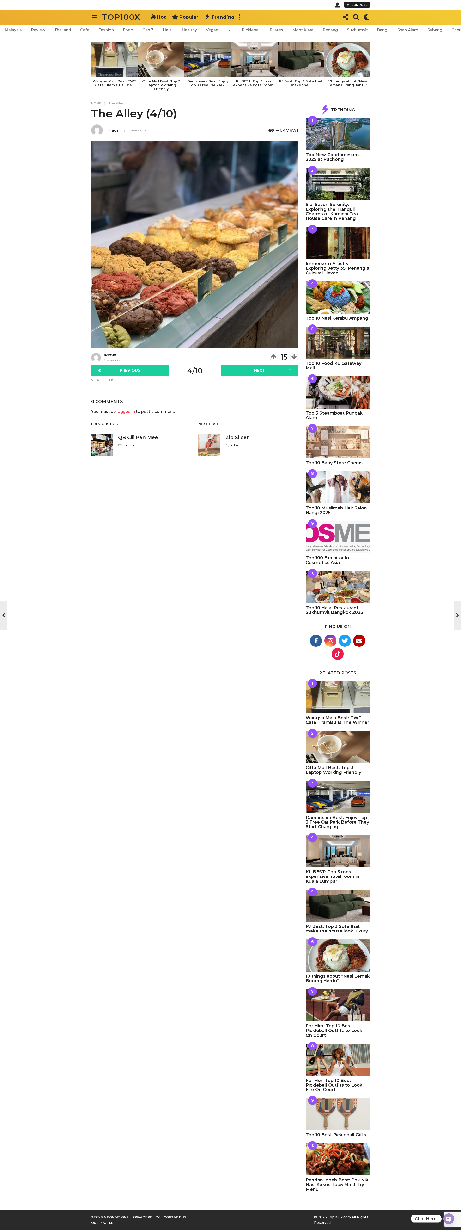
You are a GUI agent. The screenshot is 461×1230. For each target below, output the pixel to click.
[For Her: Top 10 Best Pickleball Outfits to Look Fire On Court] (338, 1060)
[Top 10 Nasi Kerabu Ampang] (338, 297)
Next (259, 370)
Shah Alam (407, 30)
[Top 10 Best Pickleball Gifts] (338, 1114)
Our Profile (102, 1222)
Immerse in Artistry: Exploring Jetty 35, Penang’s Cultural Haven (337, 268)
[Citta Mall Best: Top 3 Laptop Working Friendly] (338, 747)
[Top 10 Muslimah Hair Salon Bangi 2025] (338, 487)
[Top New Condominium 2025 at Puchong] (338, 134)
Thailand (62, 30)
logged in (126, 411)
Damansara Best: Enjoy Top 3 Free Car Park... (207, 83)
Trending (223, 17)
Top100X (121, 17)
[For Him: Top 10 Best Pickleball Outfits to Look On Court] (338, 1005)
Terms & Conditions (109, 1217)
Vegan (212, 30)
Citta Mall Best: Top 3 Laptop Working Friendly (161, 85)
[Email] (359, 641)
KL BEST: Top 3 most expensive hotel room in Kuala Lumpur (332, 876)
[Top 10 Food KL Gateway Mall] (338, 343)
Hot (161, 17)
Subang (434, 30)
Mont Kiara (303, 30)
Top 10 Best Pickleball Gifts (336, 1134)
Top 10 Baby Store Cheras (334, 463)
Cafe (84, 30)
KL (230, 30)
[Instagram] (330, 641)
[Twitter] (345, 641)
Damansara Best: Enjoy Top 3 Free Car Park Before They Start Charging (337, 822)
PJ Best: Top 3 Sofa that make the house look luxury (337, 929)
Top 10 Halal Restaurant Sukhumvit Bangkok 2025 (334, 610)
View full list (103, 380)
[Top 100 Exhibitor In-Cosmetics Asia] (338, 537)
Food (128, 30)
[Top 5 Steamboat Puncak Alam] (338, 392)
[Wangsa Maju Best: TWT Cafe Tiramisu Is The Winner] (338, 697)
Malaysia (13, 30)
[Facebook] (316, 641)
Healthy (189, 30)
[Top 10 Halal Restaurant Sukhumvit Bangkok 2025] (338, 587)
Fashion (106, 30)
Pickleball (251, 30)
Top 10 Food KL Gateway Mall (333, 366)
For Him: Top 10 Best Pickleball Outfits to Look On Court (334, 1030)
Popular (189, 17)
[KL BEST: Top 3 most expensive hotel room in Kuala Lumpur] (338, 851)
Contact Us (175, 1217)
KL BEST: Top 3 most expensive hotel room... (254, 83)
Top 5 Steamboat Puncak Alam (334, 415)
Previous (130, 370)
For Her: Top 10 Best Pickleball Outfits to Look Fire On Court (334, 1085)
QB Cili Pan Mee (138, 437)
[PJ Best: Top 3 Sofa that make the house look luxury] (338, 906)
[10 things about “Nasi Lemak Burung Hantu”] (338, 955)
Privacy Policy (146, 1217)
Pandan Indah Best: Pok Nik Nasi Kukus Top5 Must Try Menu (337, 1184)
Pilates (276, 30)
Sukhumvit (357, 30)
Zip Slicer (237, 437)
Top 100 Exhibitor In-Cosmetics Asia (328, 560)
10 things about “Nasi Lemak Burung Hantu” (347, 83)
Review (38, 30)
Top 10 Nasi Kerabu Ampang (337, 318)
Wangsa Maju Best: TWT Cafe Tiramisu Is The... (114, 83)
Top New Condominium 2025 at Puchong (332, 157)
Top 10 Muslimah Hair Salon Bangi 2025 (336, 510)
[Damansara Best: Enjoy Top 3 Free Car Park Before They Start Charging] (338, 797)
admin (110, 355)
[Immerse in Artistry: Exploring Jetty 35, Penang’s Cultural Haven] (338, 243)
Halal (168, 30)
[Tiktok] (338, 654)
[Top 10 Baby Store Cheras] (338, 442)
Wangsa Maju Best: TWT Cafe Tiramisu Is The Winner (337, 720)
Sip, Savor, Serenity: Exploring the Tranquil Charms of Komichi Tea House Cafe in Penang (332, 211)
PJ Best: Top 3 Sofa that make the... (301, 83)
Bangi (382, 30)
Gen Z (148, 30)
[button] (337, 5)
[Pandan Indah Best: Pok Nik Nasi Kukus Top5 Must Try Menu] (338, 1159)
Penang (330, 30)
